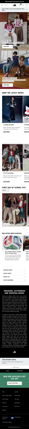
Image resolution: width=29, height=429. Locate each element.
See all (4, 190)
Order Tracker (5, 399)
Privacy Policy (18, 417)
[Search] (23, 5)
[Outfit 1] (14, 209)
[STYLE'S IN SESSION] (12, 164)
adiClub (16, 391)
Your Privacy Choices (5, 418)
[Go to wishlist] (5, 5)
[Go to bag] (26, 5)
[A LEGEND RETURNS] (12, 115)
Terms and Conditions (7, 422)
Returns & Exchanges (7, 395)
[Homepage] (14, 5)
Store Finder (17, 395)
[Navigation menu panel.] (2, 5)
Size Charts (17, 406)
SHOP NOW (6, 132)
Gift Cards (17, 399)
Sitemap (4, 410)
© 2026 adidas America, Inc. (14, 427)
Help (3, 391)
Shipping (4, 402)
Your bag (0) (20, 370)
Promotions (4, 406)
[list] (14, 115)
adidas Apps (17, 402)
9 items (5, 224)
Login (7, 370)
